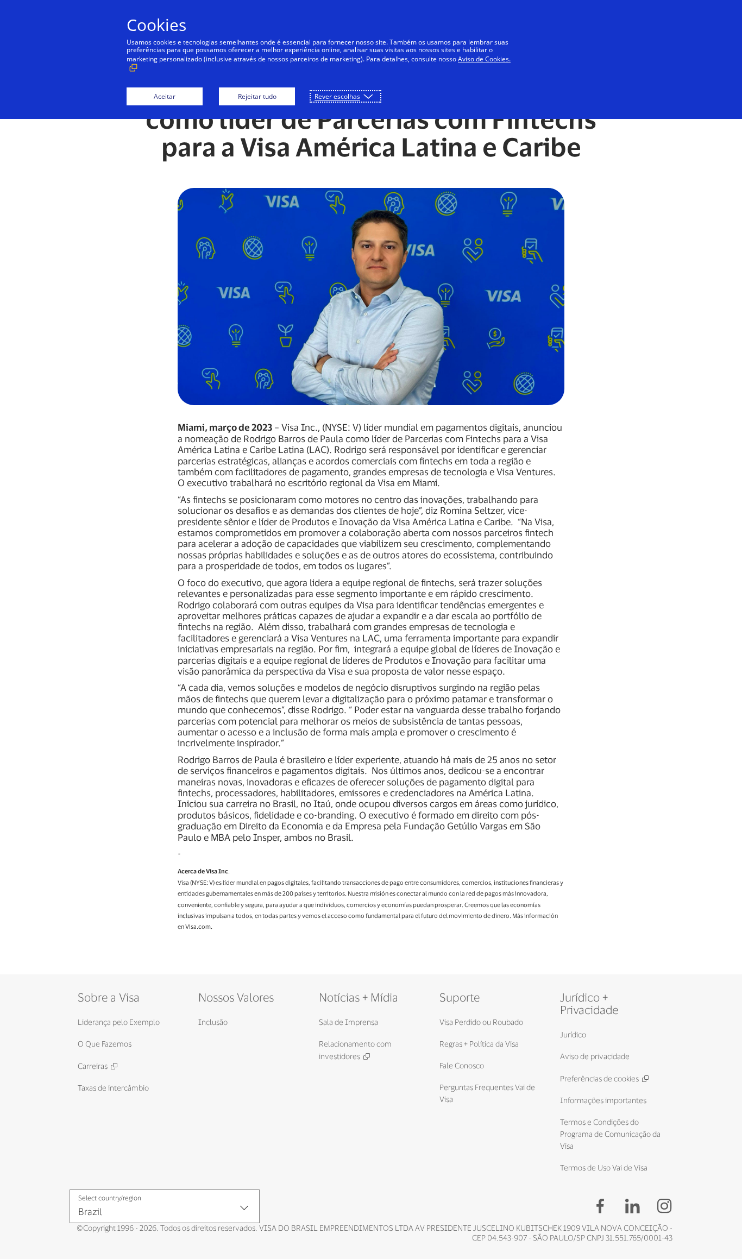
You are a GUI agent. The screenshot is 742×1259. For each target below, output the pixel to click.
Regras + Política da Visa (479, 1043)
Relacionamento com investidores (355, 1050)
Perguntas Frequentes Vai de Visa (487, 1093)
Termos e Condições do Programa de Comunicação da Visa (610, 1133)
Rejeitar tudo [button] (257, 96)
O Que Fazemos (104, 1043)
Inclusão (213, 1022)
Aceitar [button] (164, 96)
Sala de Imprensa (348, 1022)
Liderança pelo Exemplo (119, 1022)
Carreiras (93, 1066)
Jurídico (573, 1034)
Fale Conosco (461, 1065)
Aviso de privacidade (595, 1056)
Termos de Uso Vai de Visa (603, 1167)
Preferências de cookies (599, 1078)
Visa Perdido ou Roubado (481, 1022)
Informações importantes (603, 1100)
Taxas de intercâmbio (113, 1087)
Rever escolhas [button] (337, 96)
